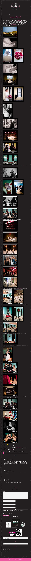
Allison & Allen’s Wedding (6, 549)
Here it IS (12, 449)
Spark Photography (13, 24)
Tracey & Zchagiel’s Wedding (6, 551)
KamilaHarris (8, 479)
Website (4, 506)
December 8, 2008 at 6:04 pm (10, 480)
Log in (23, 559)
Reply (4, 475)
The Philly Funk (16, 396)
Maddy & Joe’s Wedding (6, 550)
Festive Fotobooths (10, 373)
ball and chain (8, 470)
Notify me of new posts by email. (7, 513)
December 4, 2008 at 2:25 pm (10, 471)
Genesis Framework (17, 559)
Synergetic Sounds (19, 288)
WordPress (21, 559)
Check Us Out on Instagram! (6, 548)
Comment (4, 491)
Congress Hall (19, 20)
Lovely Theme (12, 559)
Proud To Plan (15, 6)
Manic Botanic (9, 304)
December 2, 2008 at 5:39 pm (10, 459)
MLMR (7, 458)
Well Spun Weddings (19, 447)
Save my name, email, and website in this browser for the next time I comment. (13, 510)
